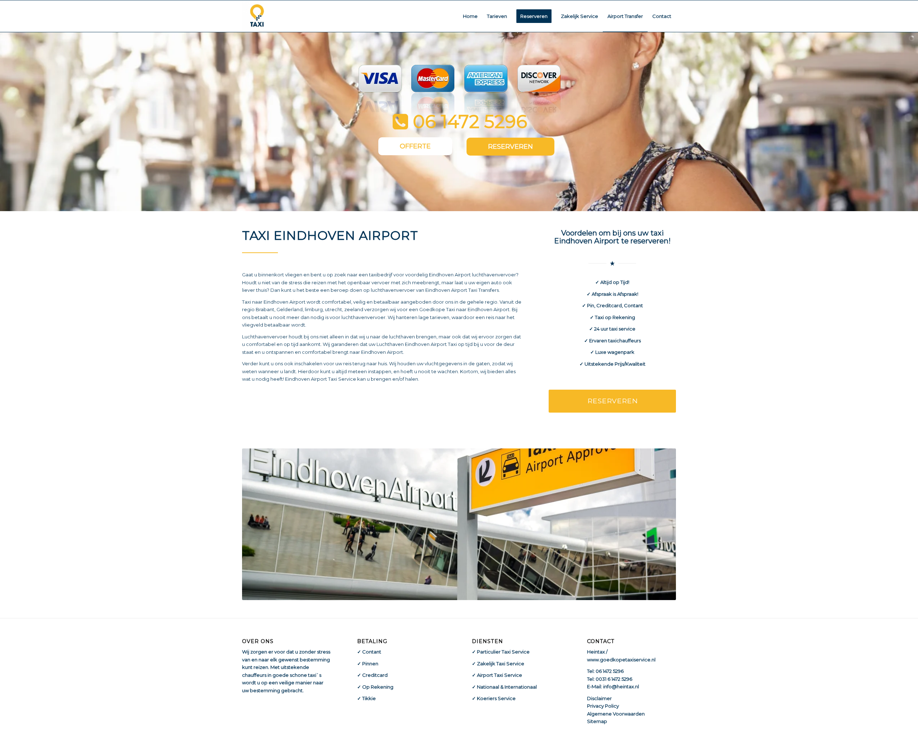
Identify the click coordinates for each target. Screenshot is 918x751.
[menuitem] (470, 16)
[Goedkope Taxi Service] (257, 16)
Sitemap (597, 721)
